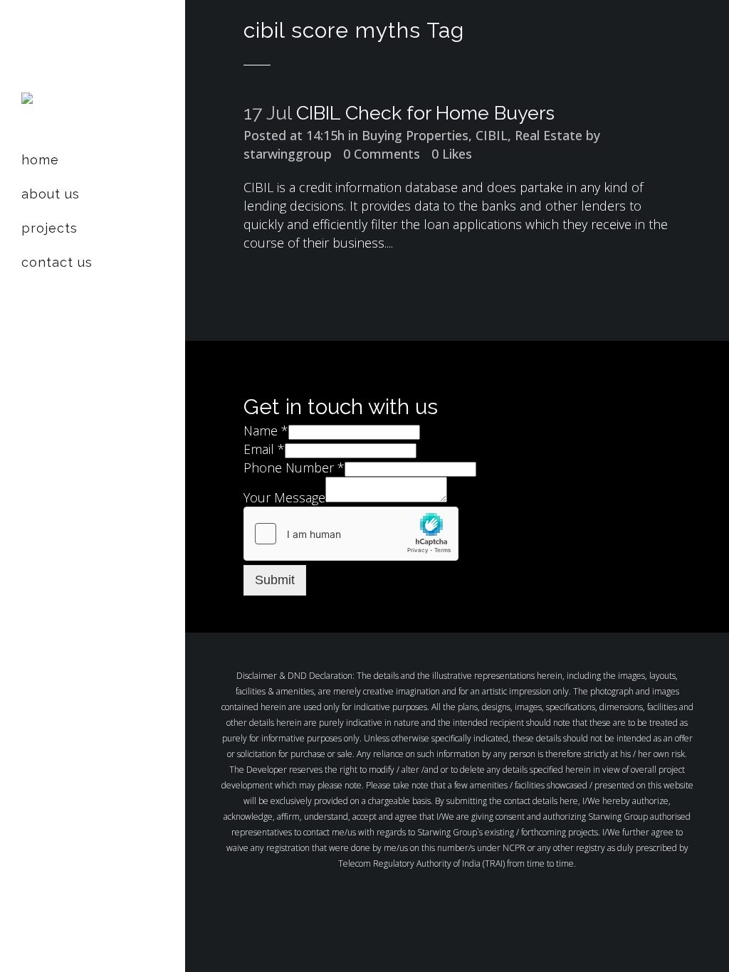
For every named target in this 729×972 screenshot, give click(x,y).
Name (265, 430)
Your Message (284, 497)
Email (264, 449)
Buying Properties (415, 135)
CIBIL (492, 135)
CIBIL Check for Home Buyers (425, 113)
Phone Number (294, 467)
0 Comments (381, 153)
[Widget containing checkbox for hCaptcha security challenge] (350, 534)
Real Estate (548, 135)
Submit (275, 580)
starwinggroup (287, 153)
